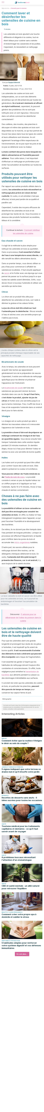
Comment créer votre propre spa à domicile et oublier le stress (19, 915)
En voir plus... (22, 954)
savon (6, 273)
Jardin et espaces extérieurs (12, 767)
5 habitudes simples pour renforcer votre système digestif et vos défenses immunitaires (21, 945)
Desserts (5, 795)
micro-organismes (22, 542)
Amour (4, 738)
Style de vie (5, 8)
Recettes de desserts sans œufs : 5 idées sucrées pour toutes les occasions (22, 799)
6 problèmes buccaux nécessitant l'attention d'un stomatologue (19, 858)
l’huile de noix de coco (14, 477)
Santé (4, 824)
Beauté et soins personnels (12, 912)
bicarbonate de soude (13, 388)
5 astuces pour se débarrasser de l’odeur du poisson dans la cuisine (23, 617)
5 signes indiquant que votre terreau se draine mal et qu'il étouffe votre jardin (21, 770)
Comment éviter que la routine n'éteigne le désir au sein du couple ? (22, 742)
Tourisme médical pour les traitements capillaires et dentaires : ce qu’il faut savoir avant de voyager (21, 829)
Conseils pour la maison (19, 8)
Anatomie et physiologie (11, 940)
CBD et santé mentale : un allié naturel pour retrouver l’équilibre (20, 887)
